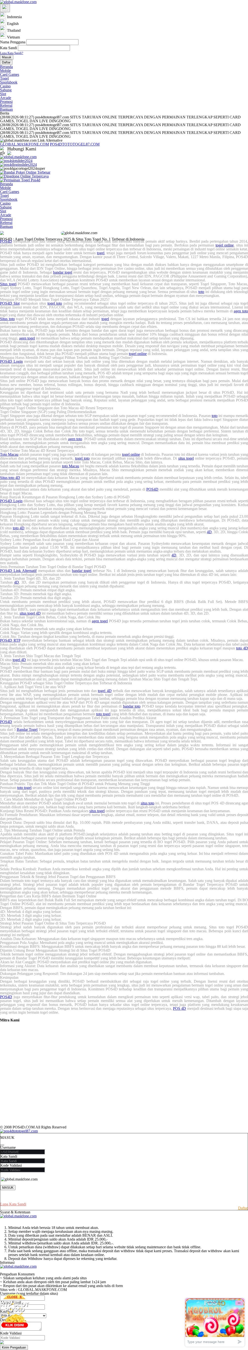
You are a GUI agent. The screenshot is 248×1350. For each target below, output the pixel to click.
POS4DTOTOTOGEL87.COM (75, 144)
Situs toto (7, 319)
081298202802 (56, 153)
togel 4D (19, 660)
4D (209, 532)
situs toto (147, 803)
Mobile (5, 71)
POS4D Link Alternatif (18, 571)
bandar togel (62, 272)
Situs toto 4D (10, 478)
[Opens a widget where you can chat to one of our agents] (214, 1322)
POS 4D (179, 1008)
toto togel (103, 714)
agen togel (27, 338)
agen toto (241, 311)
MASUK (8, 1187)
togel (100, 253)
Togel (4, 78)
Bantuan (6, 109)
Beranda (6, 67)
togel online (225, 245)
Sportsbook (8, 82)
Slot (3, 94)
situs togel (186, 458)
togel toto (54, 303)
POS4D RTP (10, 640)
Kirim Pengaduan (14, 1347)
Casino (5, 86)
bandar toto (132, 706)
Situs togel (8, 284)
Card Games (9, 74)
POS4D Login (11, 361)
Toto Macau (9, 454)
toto (201, 292)
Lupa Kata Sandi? (11, 53)
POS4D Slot (10, 303)
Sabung (6, 90)
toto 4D (18, 528)
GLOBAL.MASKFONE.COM (24, 144)
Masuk (6, 57)
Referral (6, 105)
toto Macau (70, 466)
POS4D (6, 241)
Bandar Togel (27, 729)
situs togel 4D (30, 613)
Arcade (5, 98)
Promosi (6, 102)
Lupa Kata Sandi (13, 1204)
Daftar (6, 62)
